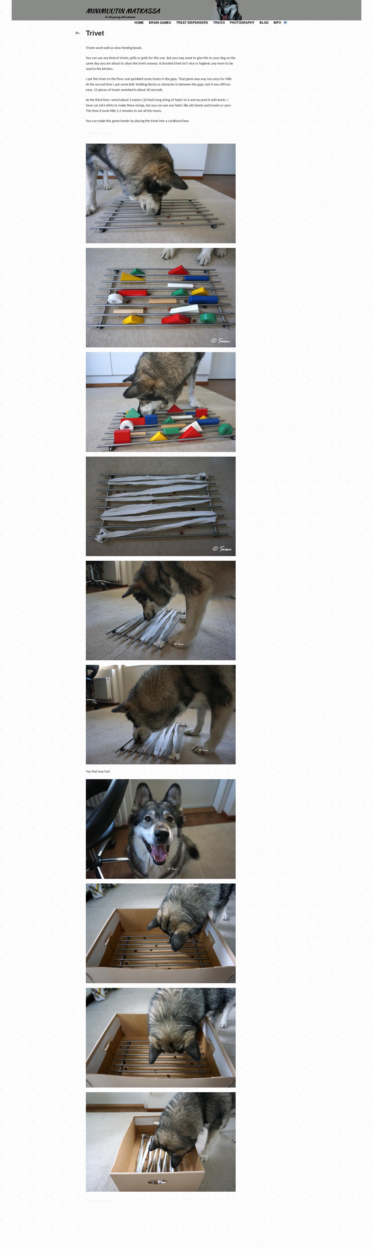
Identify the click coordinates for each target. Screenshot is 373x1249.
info (277, 22)
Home (139, 22)
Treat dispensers (192, 22)
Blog (264, 22)
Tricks (219, 22)
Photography (242, 22)
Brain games (160, 22)
